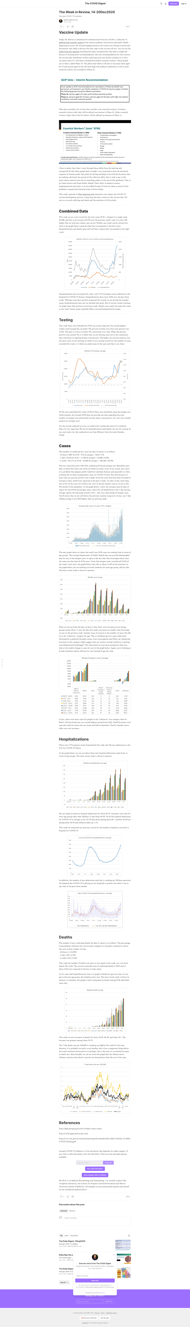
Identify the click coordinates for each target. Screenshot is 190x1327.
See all (63, 1282)
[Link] (56, 32)
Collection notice (111, 1313)
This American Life (86, 194)
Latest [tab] (66, 1235)
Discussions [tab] (74, 1235)
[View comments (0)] (68, 26)
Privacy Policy (110, 1287)
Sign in (183, 4)
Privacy (97, 1313)
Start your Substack (90, 1318)
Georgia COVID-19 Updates (68, 1244)
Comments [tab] (63, 1211)
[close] (114, 1254)
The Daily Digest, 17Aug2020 (72, 1241)
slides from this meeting (69, 51)
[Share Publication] (166, 4)
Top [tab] (61, 1235)
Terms (103, 1313)
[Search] (161, 4)
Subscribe (173, 4)
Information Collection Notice (94, 1287)
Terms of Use (104, 1285)
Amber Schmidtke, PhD (71, 20)
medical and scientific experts (71, 42)
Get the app (105, 1318)
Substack (85, 1323)
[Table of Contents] (2, 663)
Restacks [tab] (72, 1211)
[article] (95, 1245)
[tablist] (67, 1211)
